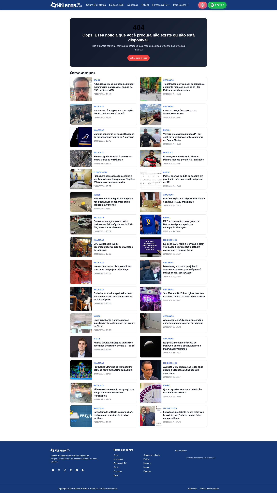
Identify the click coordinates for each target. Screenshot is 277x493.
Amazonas (118, 459)
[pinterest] (70, 470)
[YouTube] (76, 470)
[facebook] (53, 470)
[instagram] (64, 470)
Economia (118, 471)
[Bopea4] (66, 5)
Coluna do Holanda (151, 455)
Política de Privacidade (209, 488)
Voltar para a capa (138, 58)
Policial (146, 459)
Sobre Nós (192, 488)
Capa (116, 455)
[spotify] (82, 470)
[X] (58, 470)
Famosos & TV (120, 463)
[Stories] (202, 5)
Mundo (146, 467)
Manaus (146, 463)
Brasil (116, 467)
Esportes (147, 471)
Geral (116, 475)
